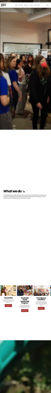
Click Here (41, 308)
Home (16, 5)
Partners (31, 5)
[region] (25, 299)
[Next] (47, 290)
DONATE (47, 5)
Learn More (8, 305)
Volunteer (3, 1)
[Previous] (4, 290)
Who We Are (20, 5)
